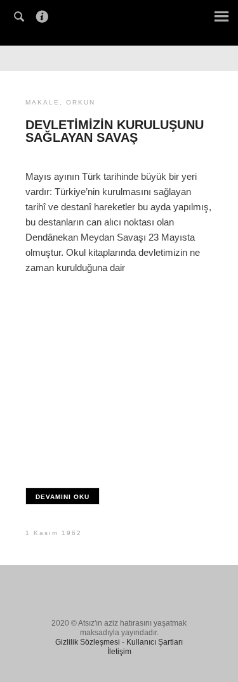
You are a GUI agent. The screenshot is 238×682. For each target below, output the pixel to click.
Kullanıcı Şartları (154, 642)
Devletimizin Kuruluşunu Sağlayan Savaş (114, 131)
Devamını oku (62, 496)
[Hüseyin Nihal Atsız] (119, 21)
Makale (42, 102)
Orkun (80, 102)
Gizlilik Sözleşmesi (87, 642)
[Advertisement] (119, 375)
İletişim (119, 651)
